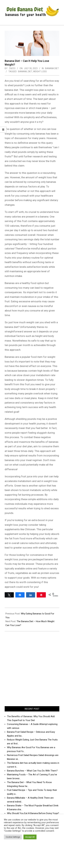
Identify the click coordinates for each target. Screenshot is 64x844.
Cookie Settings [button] (13, 837)
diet (30, 71)
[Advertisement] (32, 669)
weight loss (40, 71)
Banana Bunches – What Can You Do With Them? (32, 770)
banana (22, 71)
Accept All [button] (30, 837)
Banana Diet (52, 68)
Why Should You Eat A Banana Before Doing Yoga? (33, 813)
